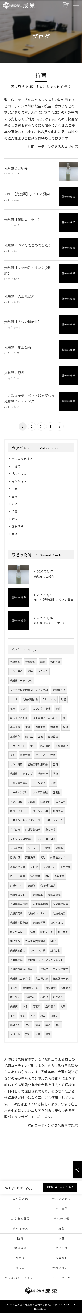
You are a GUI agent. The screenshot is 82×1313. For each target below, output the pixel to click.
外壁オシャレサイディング (25, 820)
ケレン (34, 866)
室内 (58, 1025)
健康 (47, 1034)
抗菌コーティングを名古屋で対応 (53, 146)
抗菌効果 (66, 987)
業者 (47, 1025)
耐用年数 (66, 866)
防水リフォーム (19, 811)
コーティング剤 (19, 792)
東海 (27, 727)
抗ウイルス (19, 474)
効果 (63, 1006)
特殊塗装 (30, 662)
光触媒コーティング (21, 680)
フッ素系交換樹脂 (35, 941)
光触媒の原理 (14, 372)
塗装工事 (25, 755)
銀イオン (15, 941)
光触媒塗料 (16, 960)
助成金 (31, 801)
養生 (32, 745)
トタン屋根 (16, 671)
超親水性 (55, 950)
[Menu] (75, 5)
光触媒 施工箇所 (17, 347)
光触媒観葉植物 (19, 904)
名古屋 (44, 997)
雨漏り (54, 1015)
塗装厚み (43, 773)
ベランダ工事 (40, 811)
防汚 (14, 504)
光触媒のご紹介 (16, 168)
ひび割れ (58, 997)
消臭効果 (30, 997)
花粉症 (14, 987)
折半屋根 (15, 829)
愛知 (12, 755)
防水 (14, 519)
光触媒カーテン (62, 978)
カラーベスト (17, 745)
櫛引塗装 (58, 811)
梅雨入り (15, 727)
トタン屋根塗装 (19, 783)
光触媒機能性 (17, 950)
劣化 (32, 1015)
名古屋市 (45, 745)
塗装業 (54, 727)
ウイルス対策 (37, 950)
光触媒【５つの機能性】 (22, 321)
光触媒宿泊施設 (19, 922)
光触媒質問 (39, 922)
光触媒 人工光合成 (19, 296)
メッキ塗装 (16, 848)
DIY (47, 876)
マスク (24, 708)
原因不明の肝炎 (19, 718)
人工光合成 (41, 978)
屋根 (14, 496)
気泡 (42, 857)
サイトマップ (61, 1278)
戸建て (16, 466)
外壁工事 (59, 876)
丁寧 (12, 1015)
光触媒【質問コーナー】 (22, 219)
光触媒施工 (59, 913)
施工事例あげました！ (45, 718)
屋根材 (56, 792)
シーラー (33, 848)
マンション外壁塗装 (21, 838)
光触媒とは (59, 689)
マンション (19, 481)
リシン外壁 (16, 764)
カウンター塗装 (41, 708)
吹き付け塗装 (48, 885)
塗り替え (50, 1006)
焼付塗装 (35, 876)
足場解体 (15, 736)
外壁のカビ (16, 885)
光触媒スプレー (19, 894)
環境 (63, 699)
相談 (22, 1015)
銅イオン (63, 932)
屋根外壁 (15, 857)
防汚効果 (15, 997)
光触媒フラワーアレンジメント (45, 960)
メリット (15, 1034)
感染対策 (50, 987)
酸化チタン (46, 932)
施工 (42, 1015)
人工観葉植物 (40, 904)
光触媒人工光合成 (20, 978)
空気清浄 (17, 526)
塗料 (55, 764)
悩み (25, 1006)
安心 (27, 1034)
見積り (36, 1006)
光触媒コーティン (38, 913)
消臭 (14, 511)
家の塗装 (50, 829)
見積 (14, 534)
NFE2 (53, 941)
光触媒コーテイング (21, 773)
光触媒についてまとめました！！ (29, 245)
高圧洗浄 (30, 857)
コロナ (14, 699)
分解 (37, 1034)
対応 (27, 1025)
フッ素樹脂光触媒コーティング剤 (29, 689)
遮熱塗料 (45, 801)
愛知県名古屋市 (31, 987)
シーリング (39, 783)
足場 (65, 727)
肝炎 (58, 708)
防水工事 (61, 801)
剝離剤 (31, 885)
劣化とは (55, 662)
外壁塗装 (15, 662)
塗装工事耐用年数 (38, 764)
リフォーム (49, 866)
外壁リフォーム (54, 820)
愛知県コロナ (17, 932)
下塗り (46, 848)
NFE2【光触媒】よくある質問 (27, 194)
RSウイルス (49, 699)
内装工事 (40, 727)
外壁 (53, 783)
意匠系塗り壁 (17, 866)
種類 (42, 662)
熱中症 (29, 736)
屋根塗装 (53, 736)
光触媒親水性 (30, 699)
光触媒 (14, 1006)
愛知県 (59, 848)
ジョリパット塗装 (45, 755)
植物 (12, 708)
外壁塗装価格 (32, 829)
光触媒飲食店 (60, 904)
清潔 (37, 1025)
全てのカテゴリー (23, 459)
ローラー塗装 (17, 876)
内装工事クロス (47, 838)
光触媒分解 (54, 894)
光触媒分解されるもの (22, 969)
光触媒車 (38, 894)
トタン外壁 (16, 801)
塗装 (30, 671)
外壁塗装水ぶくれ (60, 857)
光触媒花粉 (16, 913)
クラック (43, 671)
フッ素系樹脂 (40, 792)
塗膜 (55, 773)
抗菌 (14, 489)
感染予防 (15, 1025)
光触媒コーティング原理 (54, 969)
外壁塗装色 (62, 745)
